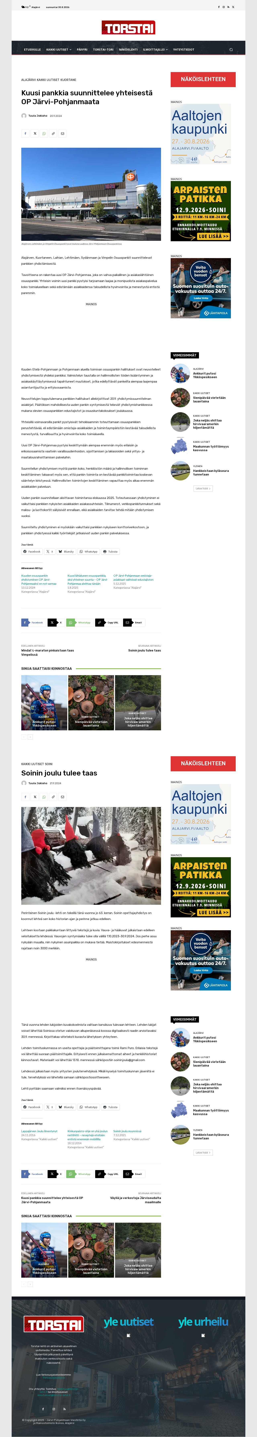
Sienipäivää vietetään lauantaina (91, 723)
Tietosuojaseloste (54, 1377)
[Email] (62, 134)
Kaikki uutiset (48, 79)
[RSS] (228, 7)
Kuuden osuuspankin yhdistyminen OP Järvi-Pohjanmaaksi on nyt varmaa (38, 579)
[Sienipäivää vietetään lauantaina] (91, 702)
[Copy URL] (53, 134)
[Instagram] (223, 7)
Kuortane (68, 79)
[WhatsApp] (44, 134)
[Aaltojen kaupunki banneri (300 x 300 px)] (201, 163)
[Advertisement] (91, 335)
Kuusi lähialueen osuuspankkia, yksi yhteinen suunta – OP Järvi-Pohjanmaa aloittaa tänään (87, 579)
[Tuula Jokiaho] (24, 115)
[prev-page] (23, 737)
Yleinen (197, 466)
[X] (233, 7)
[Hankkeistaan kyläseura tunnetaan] (180, 470)
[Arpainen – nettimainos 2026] (201, 240)
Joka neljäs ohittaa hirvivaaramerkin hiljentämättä (138, 721)
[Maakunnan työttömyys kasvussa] (180, 446)
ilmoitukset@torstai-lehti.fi (54, 1395)
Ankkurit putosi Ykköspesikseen (44, 723)
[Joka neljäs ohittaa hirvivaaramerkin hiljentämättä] (138, 702)
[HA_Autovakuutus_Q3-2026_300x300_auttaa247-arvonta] (201, 317)
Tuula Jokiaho (37, 115)
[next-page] (30, 737)
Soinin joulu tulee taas (144, 650)
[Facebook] (218, 7)
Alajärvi (28, 79)
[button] (231, 49)
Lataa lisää (202, 488)
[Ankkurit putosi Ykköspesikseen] (44, 702)
